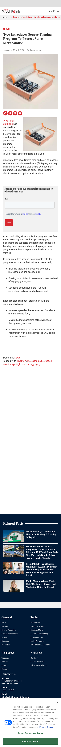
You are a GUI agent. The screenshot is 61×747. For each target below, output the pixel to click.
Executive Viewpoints (9, 634)
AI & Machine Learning (39, 634)
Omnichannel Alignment (40, 645)
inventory (21, 361)
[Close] (57, 702)
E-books (4, 669)
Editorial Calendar (37, 662)
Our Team (34, 658)
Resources (5, 641)
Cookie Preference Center (30, 733)
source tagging (30, 364)
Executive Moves (36, 630)
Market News (35, 623)
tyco (41, 364)
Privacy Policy (46, 727)
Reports (4, 665)
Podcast (4, 637)
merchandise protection (39, 361)
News (6, 29)
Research (4, 662)
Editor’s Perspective (8, 630)
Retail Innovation (36, 637)
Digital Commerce (37, 641)
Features (4, 626)
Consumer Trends (37, 626)
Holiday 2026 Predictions (21, 17)
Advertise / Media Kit (38, 665)
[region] (30, 722)
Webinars (5, 658)
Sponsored (5, 645)
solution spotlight (12, 364)
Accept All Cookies (30, 741)
